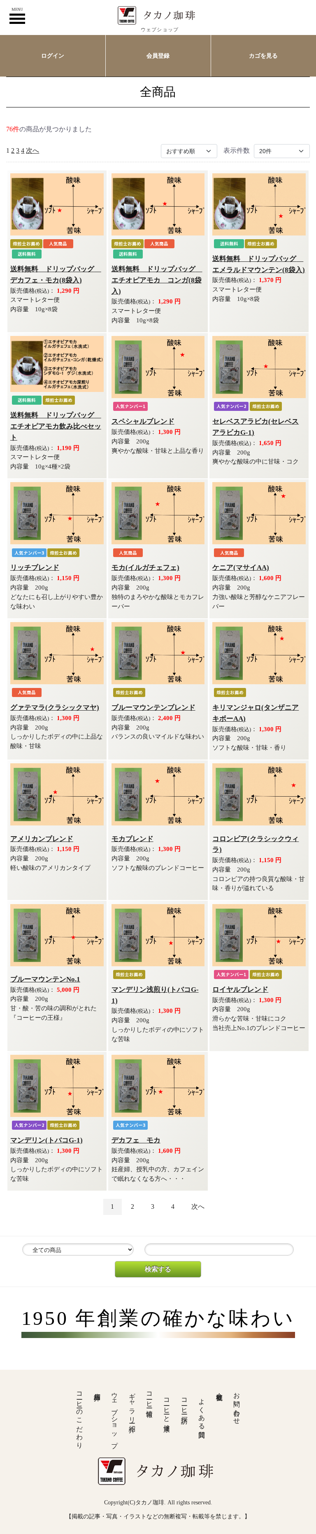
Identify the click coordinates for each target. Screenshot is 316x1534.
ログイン (52, 55)
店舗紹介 (97, 1389)
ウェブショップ (114, 1416)
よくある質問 (201, 1411)
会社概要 (219, 1389)
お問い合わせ (236, 1405)
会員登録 (158, 55)
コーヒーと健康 (166, 1407)
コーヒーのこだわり (79, 1416)
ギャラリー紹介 (132, 1405)
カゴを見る (263, 55)
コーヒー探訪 (184, 1403)
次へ (32, 150)
